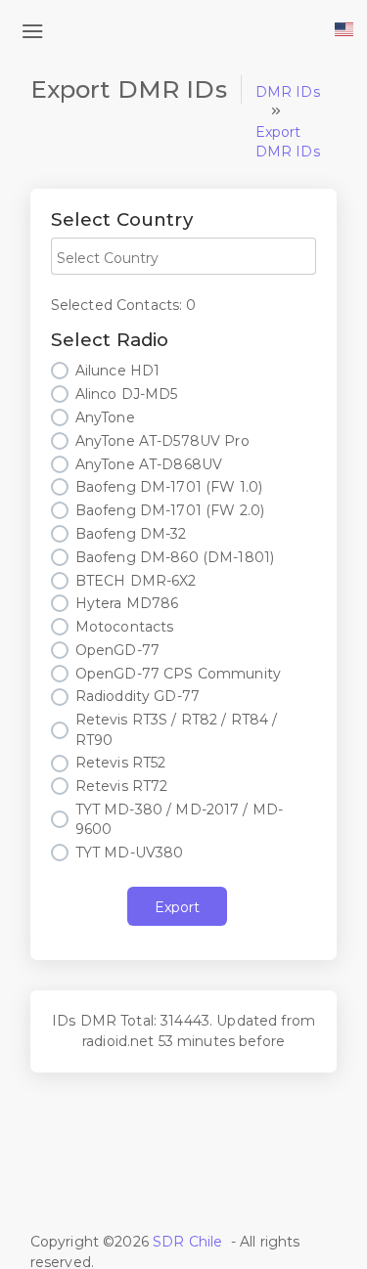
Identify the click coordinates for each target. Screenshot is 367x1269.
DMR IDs (287, 92)
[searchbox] (183, 258)
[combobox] (183, 256)
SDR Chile (187, 1241)
